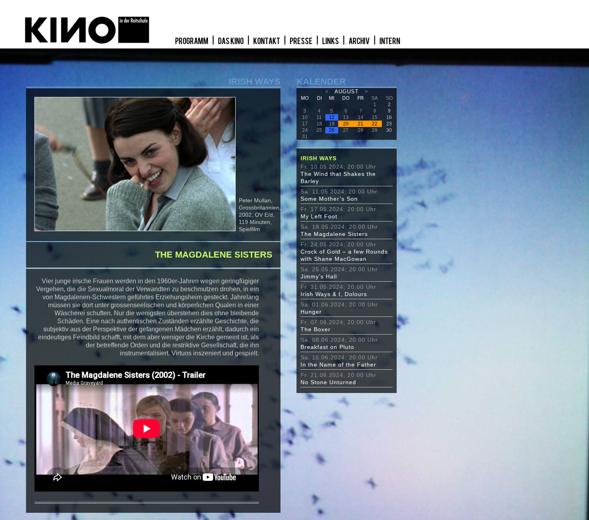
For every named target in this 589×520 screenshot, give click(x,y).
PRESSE (301, 41)
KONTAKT (267, 41)
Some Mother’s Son (329, 199)
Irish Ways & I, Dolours (334, 294)
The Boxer (316, 329)
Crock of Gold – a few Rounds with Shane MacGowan (344, 255)
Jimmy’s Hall (319, 276)
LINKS (331, 41)
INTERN (390, 41)
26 (332, 130)
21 (360, 124)
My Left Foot (319, 216)
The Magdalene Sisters (334, 234)
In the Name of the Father (338, 364)
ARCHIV (359, 41)
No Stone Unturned (328, 382)
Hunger (311, 311)
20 (346, 124)
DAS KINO (231, 41)
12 (332, 117)
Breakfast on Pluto (327, 347)
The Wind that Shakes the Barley (338, 177)
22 (374, 124)
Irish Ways (319, 158)
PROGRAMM (192, 41)
